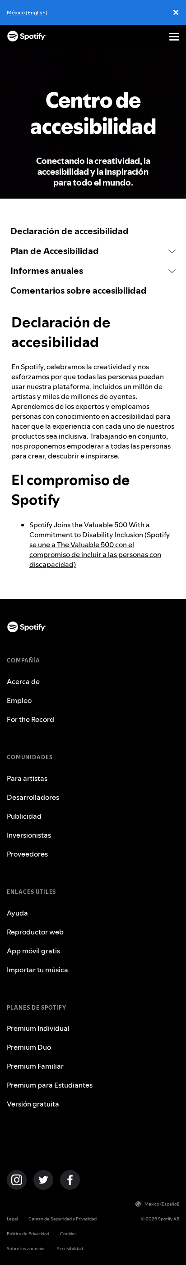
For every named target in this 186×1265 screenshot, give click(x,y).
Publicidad (24, 816)
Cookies (68, 1234)
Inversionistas (29, 835)
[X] (43, 1180)
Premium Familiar (35, 1066)
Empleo (19, 700)
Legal (12, 1219)
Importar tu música (37, 970)
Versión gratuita (33, 1104)
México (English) (27, 12)
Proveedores (27, 854)
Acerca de (23, 681)
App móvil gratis (33, 951)
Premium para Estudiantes (50, 1085)
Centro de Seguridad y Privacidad (62, 1219)
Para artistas (27, 778)
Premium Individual (38, 1028)
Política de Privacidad (28, 1234)
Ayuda (17, 913)
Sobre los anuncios (26, 1248)
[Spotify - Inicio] (27, 37)
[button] (93, 251)
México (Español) (161, 1204)
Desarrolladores (33, 797)
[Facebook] (70, 1180)
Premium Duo (29, 1047)
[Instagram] (17, 1180)
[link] (93, 231)
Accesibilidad (69, 1248)
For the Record (30, 719)
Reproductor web (35, 932)
